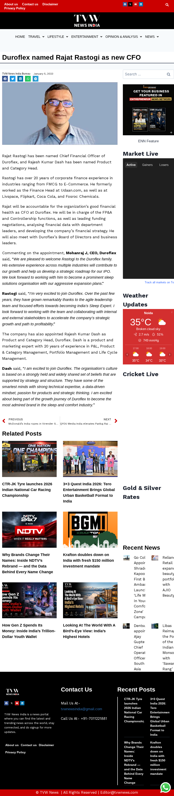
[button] (36, 36)
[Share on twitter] (12, 79)
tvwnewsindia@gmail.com (81, 709)
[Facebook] (125, 4)
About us (11, 4)
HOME (20, 36)
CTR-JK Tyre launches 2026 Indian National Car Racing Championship (27, 490)
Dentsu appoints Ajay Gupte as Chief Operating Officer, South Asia (142, 647)
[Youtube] (135, 4)
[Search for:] (148, 74)
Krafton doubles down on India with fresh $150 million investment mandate (88, 560)
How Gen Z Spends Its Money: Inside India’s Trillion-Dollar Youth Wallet (28, 631)
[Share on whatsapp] (28, 79)
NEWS (150, 36)
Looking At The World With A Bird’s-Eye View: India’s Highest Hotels (89, 631)
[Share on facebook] (5, 79)
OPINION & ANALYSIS (121, 36)
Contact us (30, 4)
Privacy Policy (14, 8)
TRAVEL (34, 36)
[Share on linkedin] (20, 79)
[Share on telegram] (35, 79)
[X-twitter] (130, 4)
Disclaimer (50, 4)
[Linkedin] (141, 4)
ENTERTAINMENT (84, 36)
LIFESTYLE (56, 36)
